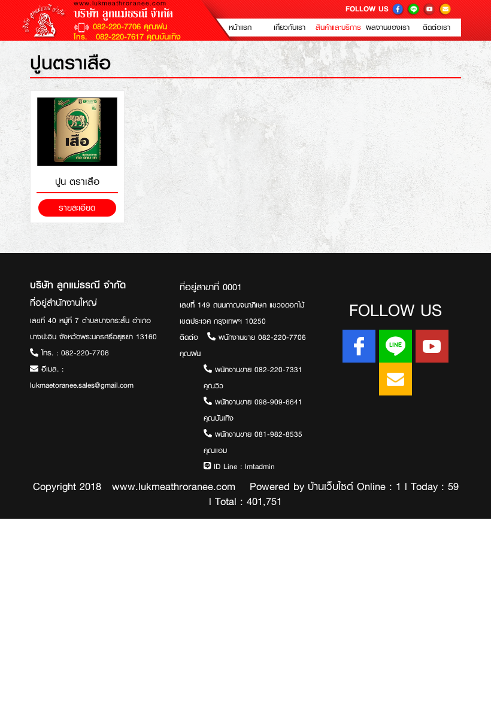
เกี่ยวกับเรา (289, 28)
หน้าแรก (240, 28)
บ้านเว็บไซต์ (330, 486)
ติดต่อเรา (436, 28)
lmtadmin (260, 467)
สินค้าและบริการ (338, 28)
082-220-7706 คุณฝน (130, 26)
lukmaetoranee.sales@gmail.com (82, 385)
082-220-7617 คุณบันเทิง (137, 36)
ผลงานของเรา (388, 28)
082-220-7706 (85, 353)
